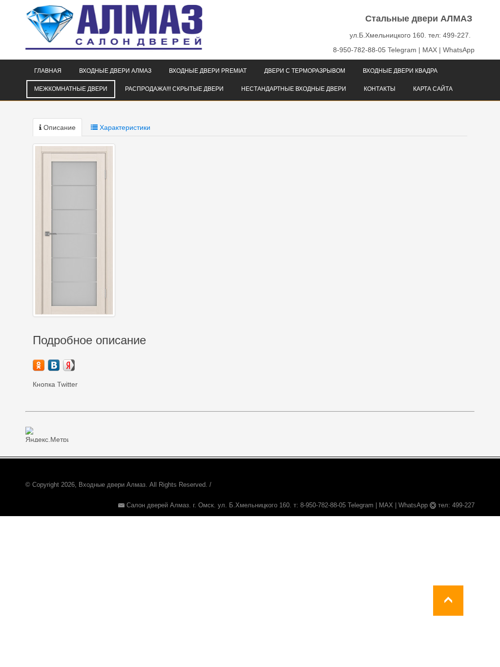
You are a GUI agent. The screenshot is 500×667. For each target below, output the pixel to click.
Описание (59, 127)
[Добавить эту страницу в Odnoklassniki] (38, 365)
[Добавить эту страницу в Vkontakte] (54, 365)
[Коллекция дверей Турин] (74, 230)
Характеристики (124, 127)
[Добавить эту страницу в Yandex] (69, 365)
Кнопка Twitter (55, 384)
